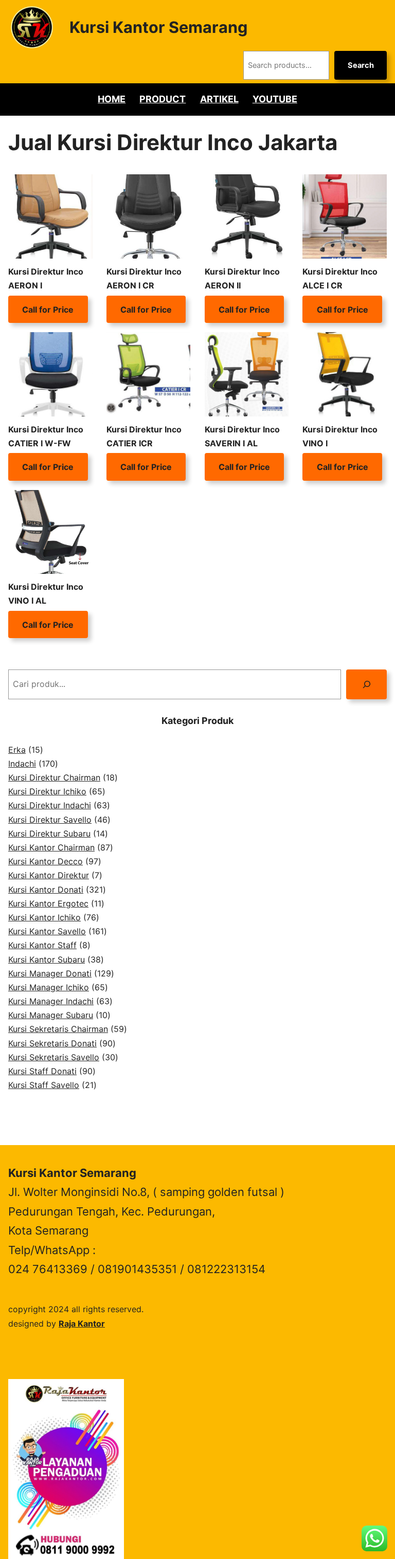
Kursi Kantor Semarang (158, 27)
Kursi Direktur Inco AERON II (242, 278)
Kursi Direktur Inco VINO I (340, 436)
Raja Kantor (82, 1323)
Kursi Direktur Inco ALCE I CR (340, 278)
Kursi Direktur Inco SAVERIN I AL (242, 436)
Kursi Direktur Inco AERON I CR (144, 278)
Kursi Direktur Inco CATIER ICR (144, 436)
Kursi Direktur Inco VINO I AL (45, 594)
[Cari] (366, 684)
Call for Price (48, 309)
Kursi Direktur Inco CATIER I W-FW (45, 436)
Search (361, 65)
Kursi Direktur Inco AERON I (45, 278)
